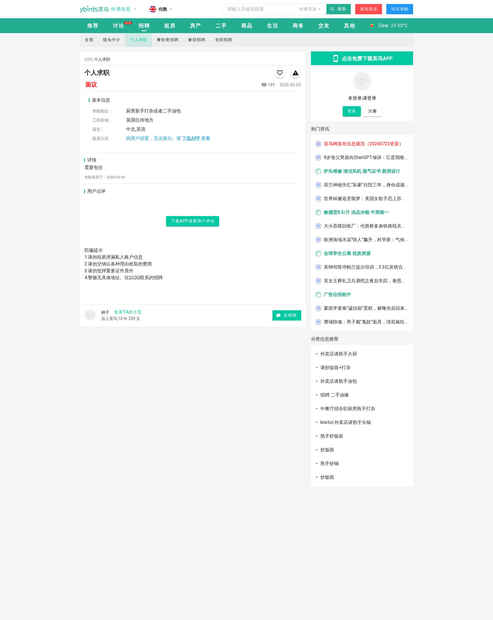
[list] (362, 233)
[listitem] (362, 144)
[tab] (93, 26)
